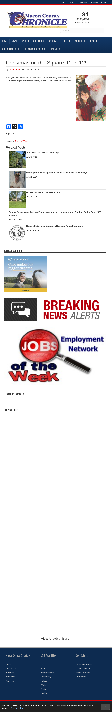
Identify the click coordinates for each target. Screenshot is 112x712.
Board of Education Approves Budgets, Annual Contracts (54, 226)
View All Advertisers (55, 638)
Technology (46, 676)
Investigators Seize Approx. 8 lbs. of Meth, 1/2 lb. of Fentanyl (56, 172)
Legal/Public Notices (35, 49)
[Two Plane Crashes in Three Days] (17, 159)
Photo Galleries (83, 672)
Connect (94, 41)
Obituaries (38, 41)
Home (4, 41)
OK (105, 707)
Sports (25, 41)
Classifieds (55, 49)
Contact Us (61, 2)
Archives (94, 2)
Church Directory (11, 49)
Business (45, 689)
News (14, 41)
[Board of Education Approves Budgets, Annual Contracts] (17, 233)
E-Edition (72, 2)
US (42, 664)
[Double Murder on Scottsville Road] (17, 199)
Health (44, 693)
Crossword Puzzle (84, 664)
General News (21, 141)
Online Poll (81, 676)
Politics (44, 681)
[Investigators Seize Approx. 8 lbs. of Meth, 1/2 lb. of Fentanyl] (17, 179)
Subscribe (83, 2)
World (43, 685)
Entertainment (47, 672)
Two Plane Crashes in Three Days (43, 153)
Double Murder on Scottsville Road (43, 192)
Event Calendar (83, 668)
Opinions (52, 41)
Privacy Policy (16, 708)
